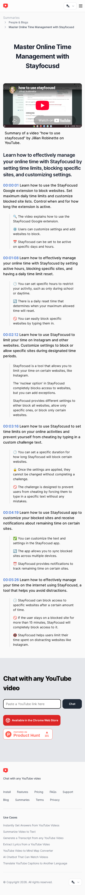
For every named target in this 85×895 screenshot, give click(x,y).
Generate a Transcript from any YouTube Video (33, 838)
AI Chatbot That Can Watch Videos (25, 857)
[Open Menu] (80, 6)
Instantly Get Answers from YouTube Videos (31, 825)
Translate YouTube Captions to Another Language (35, 863)
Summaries (11, 18)
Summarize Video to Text (19, 831)
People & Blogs (18, 22)
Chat (72, 703)
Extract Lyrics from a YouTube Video (26, 844)
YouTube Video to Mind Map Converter (28, 850)
